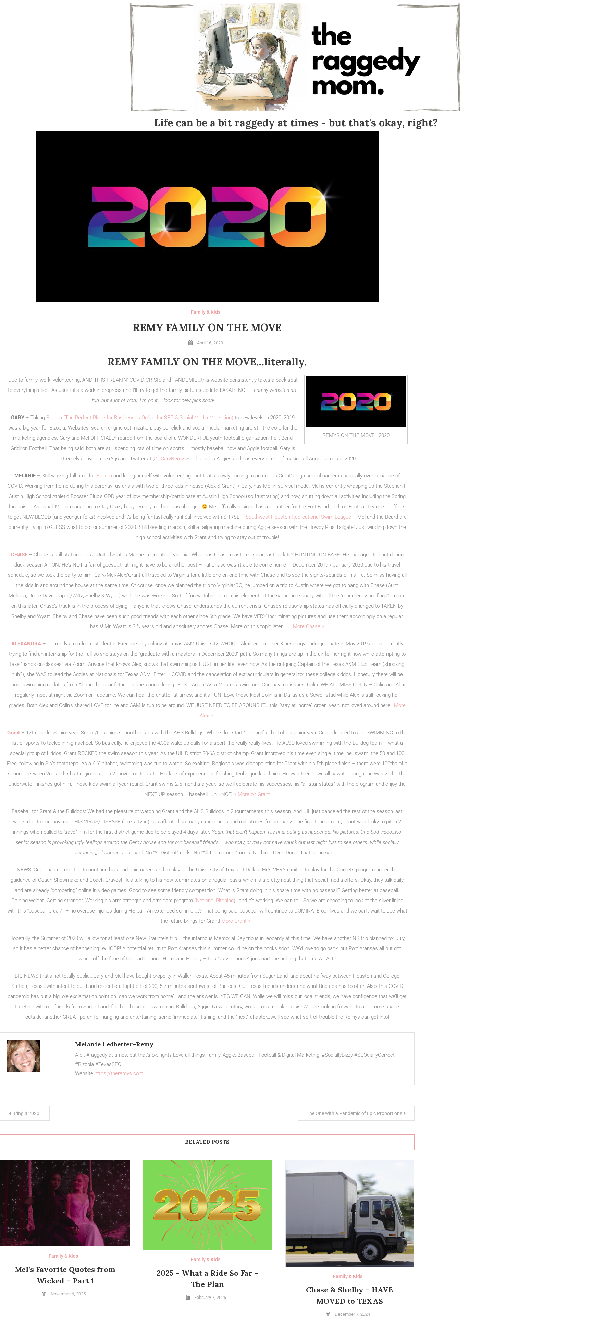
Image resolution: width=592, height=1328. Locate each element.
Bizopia (104, 476)
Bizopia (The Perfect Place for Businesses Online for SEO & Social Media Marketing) (140, 417)
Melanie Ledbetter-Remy (114, 1044)
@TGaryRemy (168, 459)
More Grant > (237, 921)
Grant (13, 733)
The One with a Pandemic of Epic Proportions (354, 1113)
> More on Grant (252, 794)
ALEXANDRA (26, 644)
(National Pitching (214, 900)
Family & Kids (205, 312)
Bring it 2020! (26, 1113)
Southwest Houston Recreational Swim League (298, 517)
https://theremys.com (119, 1073)
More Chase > (308, 626)
